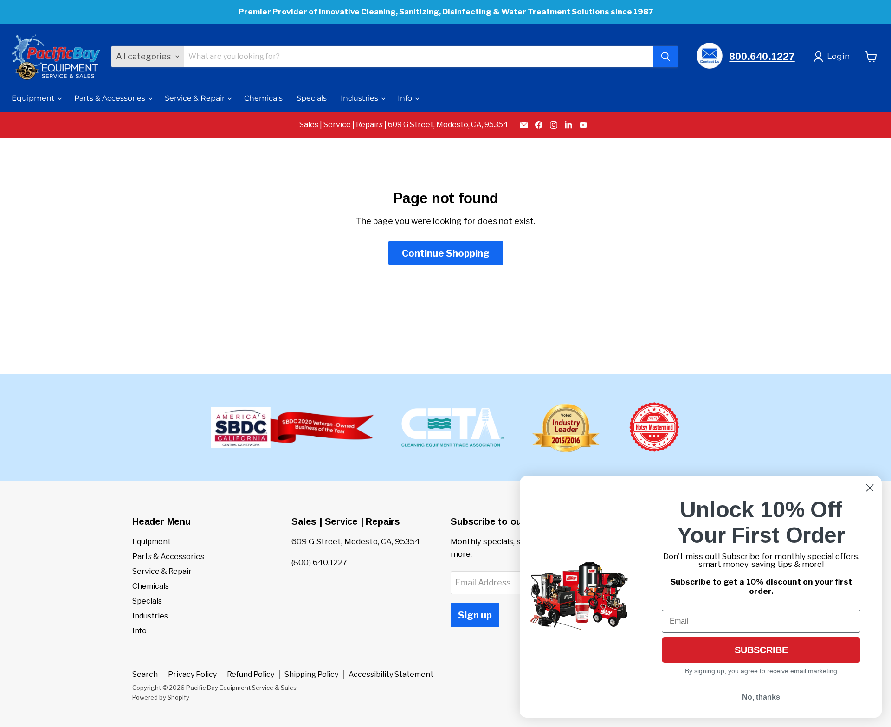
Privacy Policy (192, 674)
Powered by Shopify (160, 697)
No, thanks (761, 697)
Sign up (475, 615)
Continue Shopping (446, 253)
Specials (312, 98)
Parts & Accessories (110, 98)
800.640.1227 (761, 56)
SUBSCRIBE (761, 650)
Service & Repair (195, 98)
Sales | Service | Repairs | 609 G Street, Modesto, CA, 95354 (403, 125)
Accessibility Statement (391, 674)
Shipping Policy (311, 674)
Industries (360, 98)
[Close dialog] (870, 488)
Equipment (34, 98)
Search (145, 674)
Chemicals (263, 98)
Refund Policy (250, 674)
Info (406, 98)
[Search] (665, 56)
